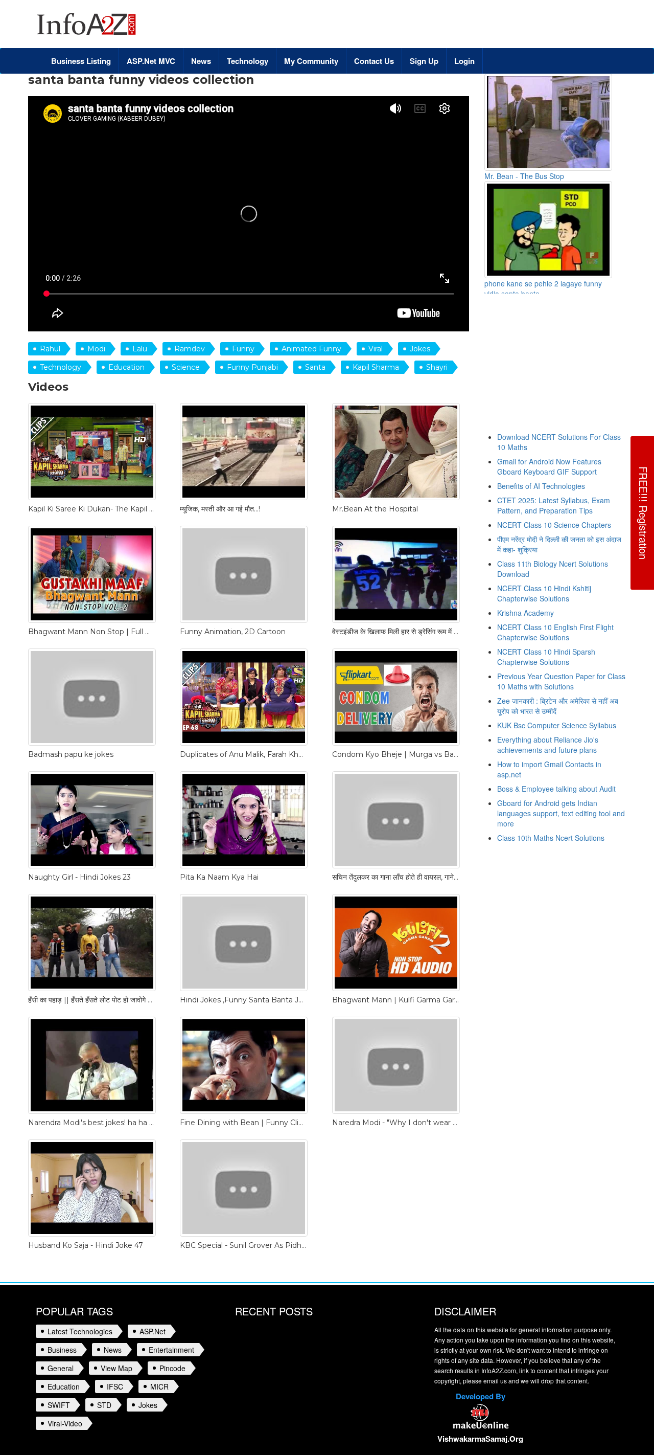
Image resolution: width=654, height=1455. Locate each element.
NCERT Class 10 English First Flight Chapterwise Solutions (555, 632)
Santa (315, 367)
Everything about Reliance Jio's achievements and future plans (547, 744)
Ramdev (189, 348)
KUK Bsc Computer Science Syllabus (556, 725)
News (113, 1350)
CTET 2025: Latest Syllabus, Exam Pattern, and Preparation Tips (553, 505)
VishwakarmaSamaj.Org (480, 1438)
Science (186, 367)
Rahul (50, 348)
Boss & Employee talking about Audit (556, 789)
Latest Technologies (80, 1331)
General (61, 1368)
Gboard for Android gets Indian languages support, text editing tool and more (561, 813)
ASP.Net (152, 1331)
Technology (60, 367)
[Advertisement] (569, 368)
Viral (375, 348)
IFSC (115, 1386)
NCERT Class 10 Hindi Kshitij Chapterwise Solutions (544, 593)
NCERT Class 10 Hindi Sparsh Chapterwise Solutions (546, 656)
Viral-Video (65, 1423)
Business (62, 1350)
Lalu (139, 348)
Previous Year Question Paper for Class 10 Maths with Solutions (561, 681)
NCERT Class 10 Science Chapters (554, 525)
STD (104, 1405)
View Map (116, 1368)
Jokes (420, 348)
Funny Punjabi (252, 367)
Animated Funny (311, 348)
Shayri (437, 367)
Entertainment (171, 1350)
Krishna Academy (525, 613)
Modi (96, 348)
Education (126, 367)
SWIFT (59, 1405)
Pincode (172, 1368)
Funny (243, 348)
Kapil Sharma (376, 367)
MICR (159, 1386)
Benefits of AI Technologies (541, 486)
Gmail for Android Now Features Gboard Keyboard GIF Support (549, 466)
